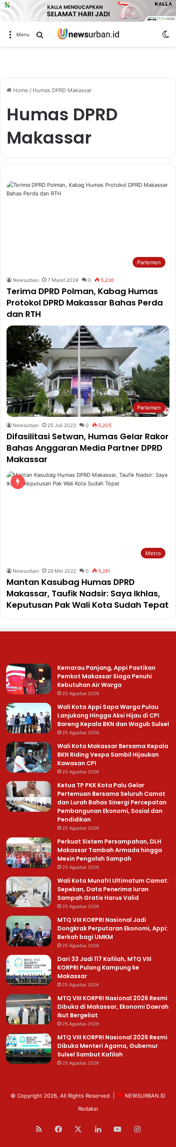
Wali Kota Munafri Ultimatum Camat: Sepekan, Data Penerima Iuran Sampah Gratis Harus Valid (113, 889)
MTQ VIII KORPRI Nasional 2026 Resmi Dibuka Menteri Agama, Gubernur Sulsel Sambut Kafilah (112, 1045)
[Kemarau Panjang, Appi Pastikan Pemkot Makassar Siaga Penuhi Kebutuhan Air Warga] (28, 679)
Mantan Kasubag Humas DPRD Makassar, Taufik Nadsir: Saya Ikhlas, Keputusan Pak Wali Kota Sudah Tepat (88, 593)
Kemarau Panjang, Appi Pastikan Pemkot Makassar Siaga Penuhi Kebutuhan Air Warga (106, 676)
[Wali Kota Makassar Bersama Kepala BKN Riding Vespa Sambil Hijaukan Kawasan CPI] (28, 757)
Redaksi (88, 1108)
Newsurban (26, 280)
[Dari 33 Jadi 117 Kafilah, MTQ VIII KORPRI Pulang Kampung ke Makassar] (28, 970)
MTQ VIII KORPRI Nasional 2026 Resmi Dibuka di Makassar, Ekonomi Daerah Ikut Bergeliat (113, 1006)
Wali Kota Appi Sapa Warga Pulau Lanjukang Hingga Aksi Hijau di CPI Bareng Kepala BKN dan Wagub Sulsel (113, 715)
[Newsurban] (88, 34)
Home (19, 90)
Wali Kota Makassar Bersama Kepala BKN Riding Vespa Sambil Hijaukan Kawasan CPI (112, 754)
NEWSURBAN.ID (145, 1095)
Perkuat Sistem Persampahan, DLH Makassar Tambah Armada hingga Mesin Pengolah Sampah (109, 850)
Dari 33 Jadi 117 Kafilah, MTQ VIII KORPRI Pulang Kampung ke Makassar (104, 967)
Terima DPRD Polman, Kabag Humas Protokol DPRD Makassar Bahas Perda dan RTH (85, 303)
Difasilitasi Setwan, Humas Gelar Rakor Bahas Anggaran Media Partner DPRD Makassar (88, 448)
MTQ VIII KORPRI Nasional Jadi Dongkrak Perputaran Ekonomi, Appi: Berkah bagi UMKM (112, 928)
